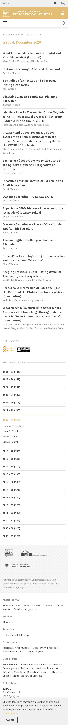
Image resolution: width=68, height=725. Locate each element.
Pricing (25, 635)
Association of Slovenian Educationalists (25, 664)
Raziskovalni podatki (25, 609)
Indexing (49, 605)
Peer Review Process (44, 647)
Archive (18, 34)
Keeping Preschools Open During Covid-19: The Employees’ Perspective (32, 276)
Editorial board (32, 605)
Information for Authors (16, 647)
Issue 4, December (13, 426)
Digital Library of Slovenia (27, 675)
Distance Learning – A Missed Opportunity (32, 71)
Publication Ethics (13, 651)
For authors (10, 642)
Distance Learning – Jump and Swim (28, 198)
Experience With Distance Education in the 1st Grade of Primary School (33, 212)
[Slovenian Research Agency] (34, 553)
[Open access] (8, 349)
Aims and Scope (11, 605)
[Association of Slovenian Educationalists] (9, 553)
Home (6, 34)
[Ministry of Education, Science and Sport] (17, 565)
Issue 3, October (12, 431)
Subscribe (9, 629)
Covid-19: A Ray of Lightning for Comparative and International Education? (34, 260)
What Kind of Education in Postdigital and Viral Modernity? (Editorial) (32, 57)
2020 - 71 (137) (34, 34)
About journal (11, 599)
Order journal (10, 635)
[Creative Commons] (23, 349)
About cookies (10, 713)
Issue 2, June (10, 436)
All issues (8, 622)
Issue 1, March (10, 441)
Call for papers (35, 651)
